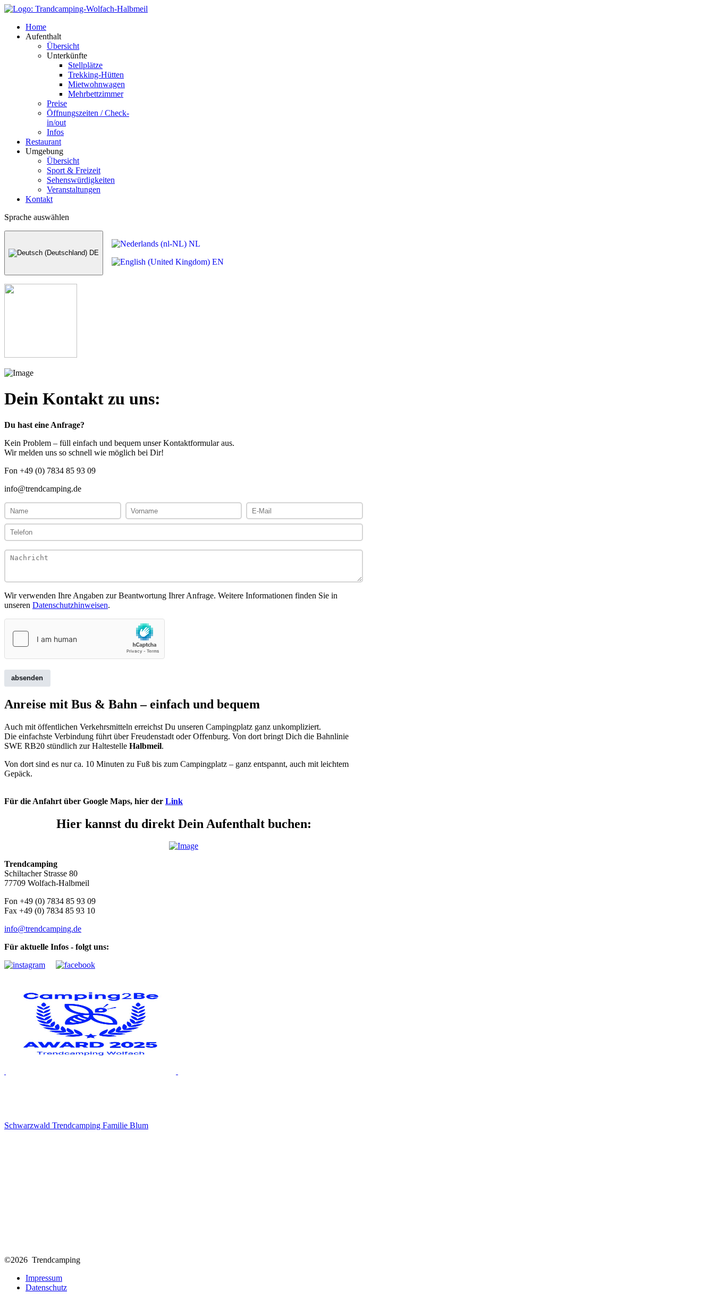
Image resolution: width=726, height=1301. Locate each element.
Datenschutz (46, 1287)
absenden (27, 678)
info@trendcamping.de (42, 928)
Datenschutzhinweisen (70, 605)
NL (193, 243)
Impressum (44, 1277)
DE (93, 253)
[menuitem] (36, 26)
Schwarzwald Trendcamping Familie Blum (76, 1125)
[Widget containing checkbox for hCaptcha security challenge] (84, 639)
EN (217, 261)
